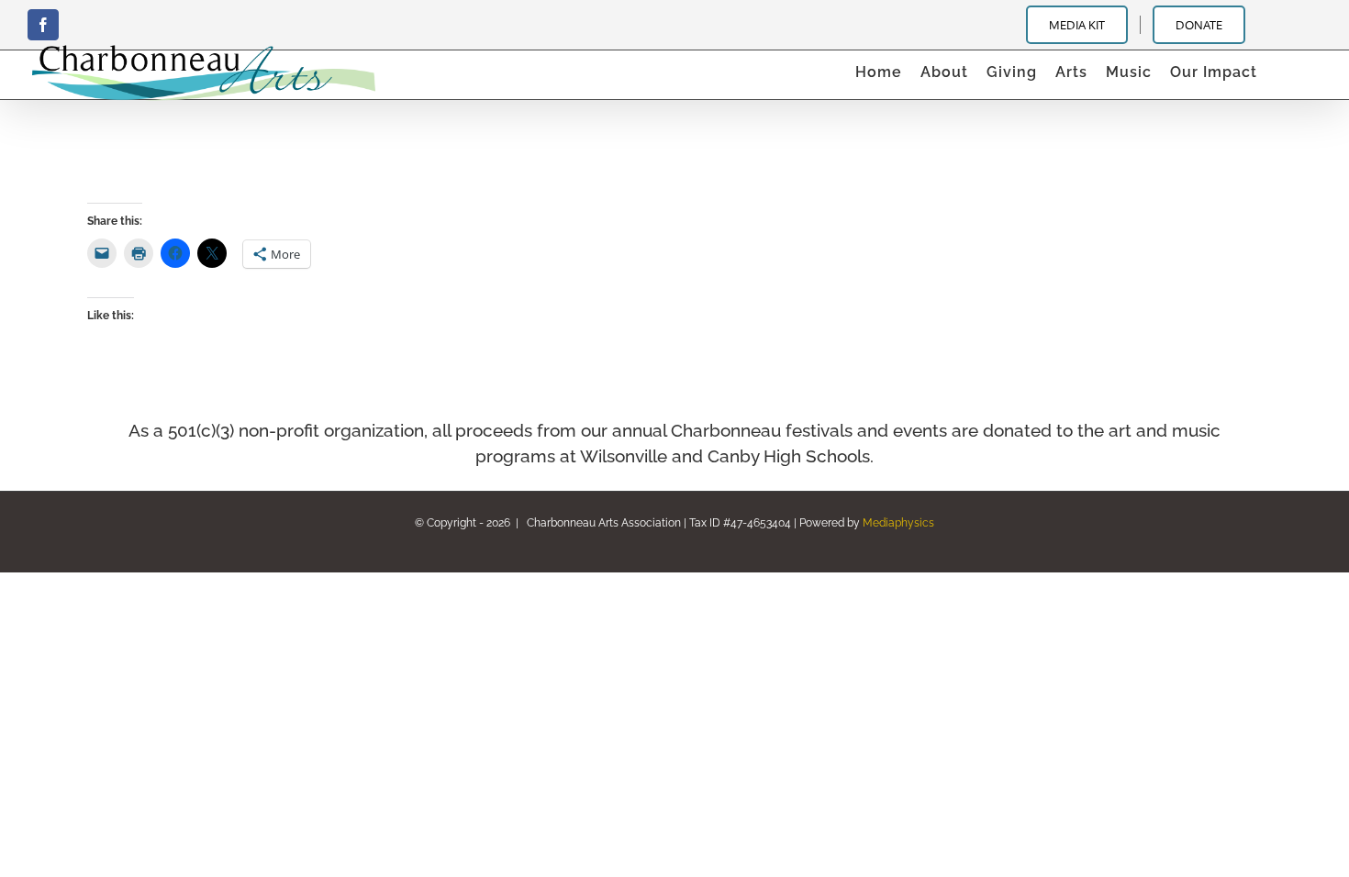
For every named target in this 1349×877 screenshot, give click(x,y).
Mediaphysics (898, 522)
